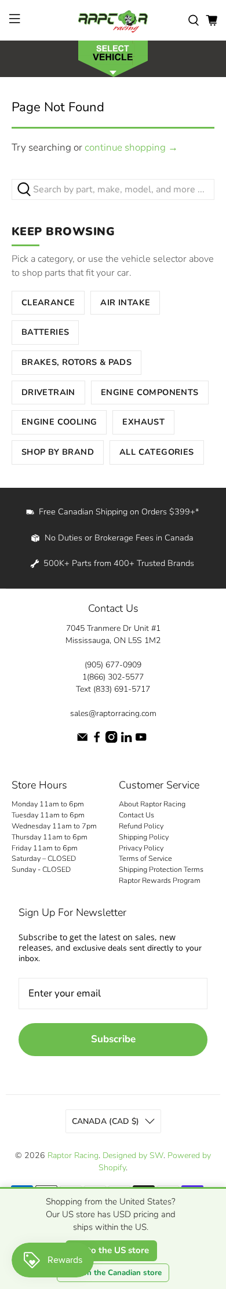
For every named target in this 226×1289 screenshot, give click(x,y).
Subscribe (113, 1039)
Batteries (45, 332)
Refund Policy (141, 826)
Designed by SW (133, 1155)
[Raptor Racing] (113, 20)
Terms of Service (145, 858)
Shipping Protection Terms (161, 869)
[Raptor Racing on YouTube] (141, 740)
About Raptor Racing (152, 804)
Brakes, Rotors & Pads (76, 362)
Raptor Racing (73, 1155)
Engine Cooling (59, 422)
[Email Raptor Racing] (82, 740)
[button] (113, 58)
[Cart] (211, 20)
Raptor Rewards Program (160, 880)
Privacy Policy (141, 848)
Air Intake (125, 302)
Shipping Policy (144, 837)
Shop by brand (57, 452)
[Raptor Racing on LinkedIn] (126, 740)
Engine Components (150, 392)
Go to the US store (111, 1250)
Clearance (48, 302)
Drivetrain (48, 392)
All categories (156, 452)
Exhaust (143, 422)
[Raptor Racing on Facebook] (97, 740)
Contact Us (136, 815)
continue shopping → (131, 147)
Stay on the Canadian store (113, 1273)
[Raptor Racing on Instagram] (111, 740)
